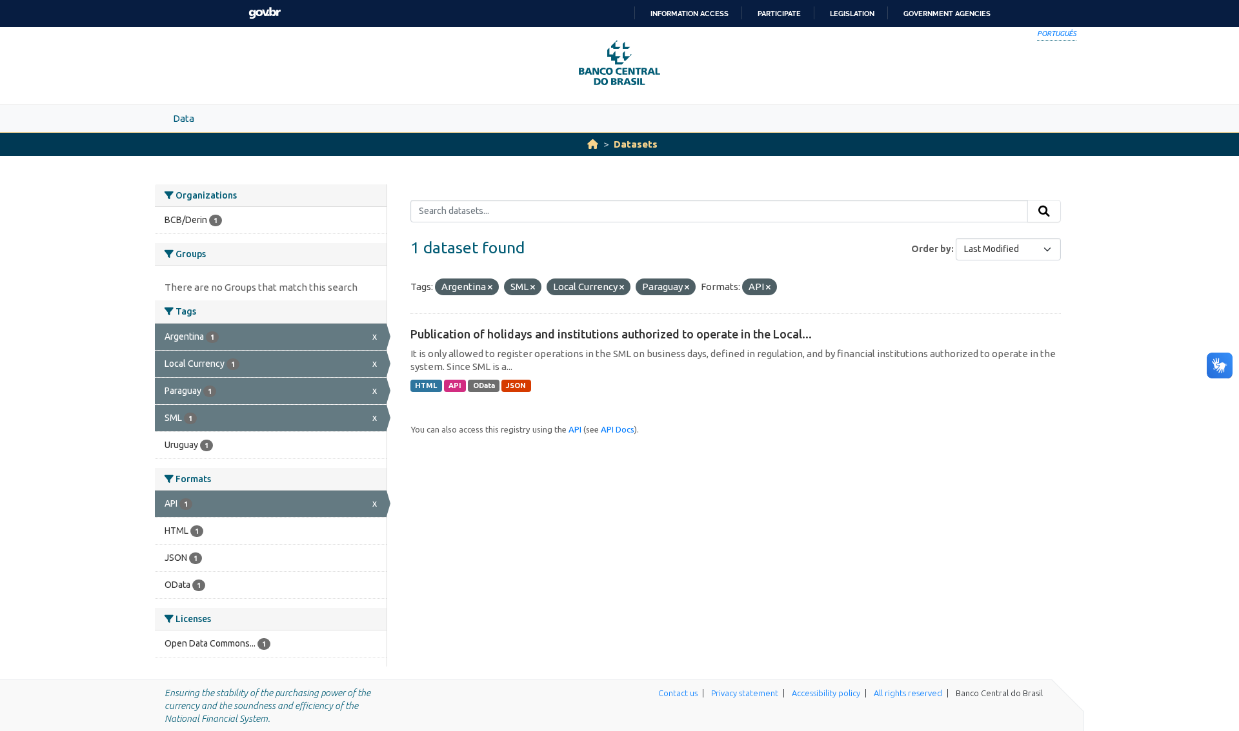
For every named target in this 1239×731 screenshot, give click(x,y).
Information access (689, 13)
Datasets (636, 144)
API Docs (617, 429)
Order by (931, 249)
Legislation (852, 13)
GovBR (264, 13)
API (454, 385)
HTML (426, 385)
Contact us (678, 692)
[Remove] (490, 287)
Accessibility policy (826, 692)
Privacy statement (744, 692)
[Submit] (1044, 211)
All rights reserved (908, 692)
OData (484, 385)
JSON (516, 385)
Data (183, 118)
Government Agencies (947, 13)
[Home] (592, 144)
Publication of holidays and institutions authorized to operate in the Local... (611, 333)
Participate (779, 13)
